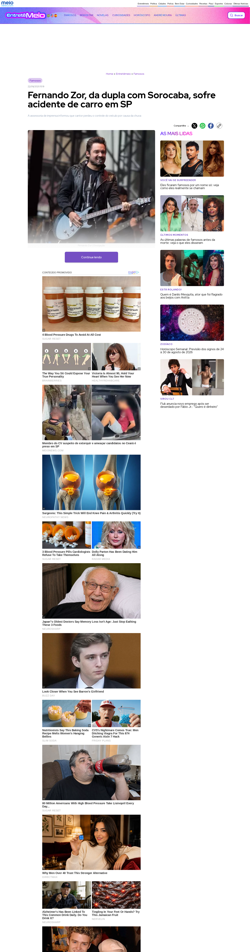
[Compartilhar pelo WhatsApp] (202, 126)
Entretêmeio (143, 3)
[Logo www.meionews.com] (7, 4)
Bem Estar (179, 3)
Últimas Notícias (240, 3)
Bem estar (86, 15)
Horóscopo (142, 15)
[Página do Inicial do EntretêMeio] (26, 15)
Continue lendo (91, 257)
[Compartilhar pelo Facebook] (211, 126)
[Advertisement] (125, 45)
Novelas (103, 15)
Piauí (211, 3)
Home (109, 73)
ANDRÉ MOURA (163, 15)
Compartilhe (181, 125)
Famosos (70, 15)
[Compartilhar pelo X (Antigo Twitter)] (194, 126)
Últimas (180, 15)
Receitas (203, 3)
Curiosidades (192, 3)
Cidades (162, 3)
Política (153, 3)
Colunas (228, 3)
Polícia (170, 3)
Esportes (219, 3)
